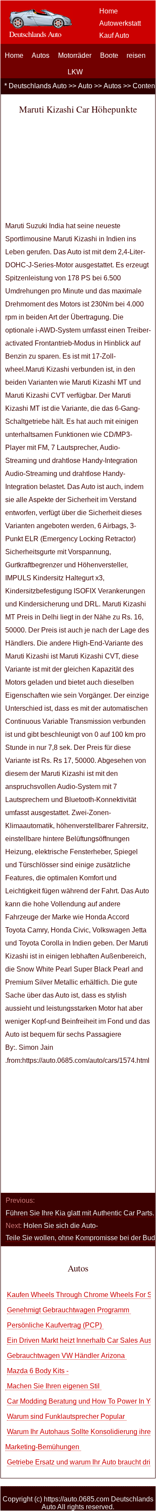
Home (108, 11)
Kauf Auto (114, 35)
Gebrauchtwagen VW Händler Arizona (67, 1355)
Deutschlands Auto (38, 86)
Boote (109, 55)
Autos (40, 55)
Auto (85, 86)
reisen (136, 55)
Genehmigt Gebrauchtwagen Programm (69, 1310)
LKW (75, 72)
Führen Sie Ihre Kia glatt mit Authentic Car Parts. (81, 1213)
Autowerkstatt (120, 23)
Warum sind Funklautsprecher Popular (67, 1416)
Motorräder (74, 55)
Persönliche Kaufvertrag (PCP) (55, 1325)
